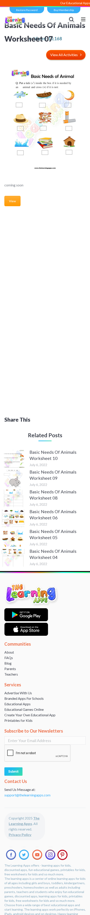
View (12, 201)
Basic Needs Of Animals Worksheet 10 (52, 455)
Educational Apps (17, 704)
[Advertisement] (45, 264)
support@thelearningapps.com (27, 795)
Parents (10, 669)
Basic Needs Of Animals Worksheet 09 (52, 475)
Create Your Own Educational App (29, 715)
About (9, 652)
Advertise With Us (18, 693)
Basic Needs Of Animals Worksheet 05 (52, 534)
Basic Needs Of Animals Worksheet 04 (52, 554)
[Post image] (13, 459)
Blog (8, 663)
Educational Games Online (24, 709)
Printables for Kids (18, 720)
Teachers (11, 674)
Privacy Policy (20, 834)
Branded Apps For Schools (24, 698)
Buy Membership (64, 10)
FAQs (8, 658)
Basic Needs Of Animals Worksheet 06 (52, 514)
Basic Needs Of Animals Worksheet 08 (52, 494)
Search (72, 19)
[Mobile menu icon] (83, 19)
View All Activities (64, 55)
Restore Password (27, 10)
